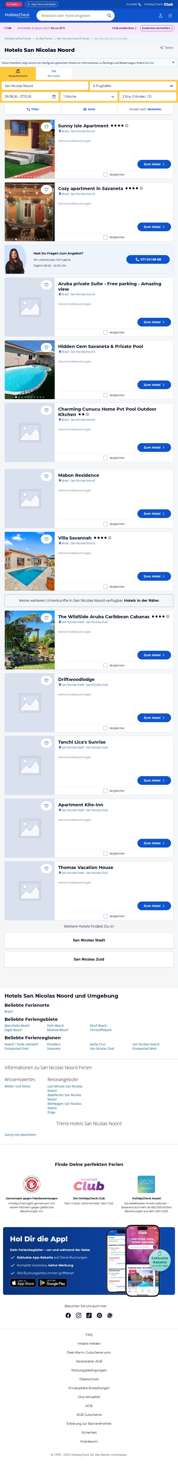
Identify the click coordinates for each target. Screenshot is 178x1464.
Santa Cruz (98, 1044)
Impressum (89, 1441)
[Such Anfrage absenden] (109, 15)
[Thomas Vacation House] (30, 890)
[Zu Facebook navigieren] (68, 1315)
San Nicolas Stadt (89, 940)
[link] (160, 15)
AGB (89, 1406)
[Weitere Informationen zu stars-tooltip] (126, 125)
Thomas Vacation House (85, 867)
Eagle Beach (13, 1030)
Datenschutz (89, 1379)
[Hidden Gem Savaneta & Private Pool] (30, 369)
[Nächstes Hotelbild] (49, 149)
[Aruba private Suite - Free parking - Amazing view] (30, 307)
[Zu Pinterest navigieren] (99, 1315)
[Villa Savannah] (30, 561)
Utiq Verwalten (89, 1397)
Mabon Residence (78, 475)
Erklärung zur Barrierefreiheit (89, 1424)
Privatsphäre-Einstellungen (89, 1388)
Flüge (51, 1112)
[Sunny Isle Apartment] (30, 149)
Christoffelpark (101, 1030)
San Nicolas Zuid (89, 959)
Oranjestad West (144, 1048)
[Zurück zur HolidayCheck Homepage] (17, 15)
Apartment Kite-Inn (80, 804)
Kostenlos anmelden (156, 28)
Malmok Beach (57, 1030)
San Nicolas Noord (145, 1044)
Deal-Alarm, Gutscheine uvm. (89, 1352)
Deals (12, 4)
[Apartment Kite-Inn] (30, 828)
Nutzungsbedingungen (89, 1370)
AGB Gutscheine (89, 1415)
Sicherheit (89, 1432)
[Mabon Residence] (30, 498)
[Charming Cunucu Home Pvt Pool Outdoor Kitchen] (30, 432)
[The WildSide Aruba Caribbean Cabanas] (30, 640)
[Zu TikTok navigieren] (89, 1315)
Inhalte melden (89, 1344)
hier (152, 63)
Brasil (9, 1011)
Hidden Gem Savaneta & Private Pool (100, 346)
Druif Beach (98, 1025)
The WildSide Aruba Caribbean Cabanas (104, 616)
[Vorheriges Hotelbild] (10, 149)
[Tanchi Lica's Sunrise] (30, 765)
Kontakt (132, 4)
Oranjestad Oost (16, 1048)
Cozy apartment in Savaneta (90, 188)
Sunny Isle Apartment (83, 125)
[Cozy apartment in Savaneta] (30, 211)
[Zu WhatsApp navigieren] (109, 1315)
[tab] (18, 73)
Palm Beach (55, 1025)
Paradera (53, 1044)
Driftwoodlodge (76, 679)
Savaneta (53, 1048)
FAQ (89, 1335)
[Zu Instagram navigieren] (78, 1315)
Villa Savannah (75, 538)
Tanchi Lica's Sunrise (82, 742)
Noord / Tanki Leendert (21, 1044)
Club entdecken (123, 28)
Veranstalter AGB (89, 1361)
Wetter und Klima (17, 1086)
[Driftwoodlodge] (30, 702)
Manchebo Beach (17, 1025)
